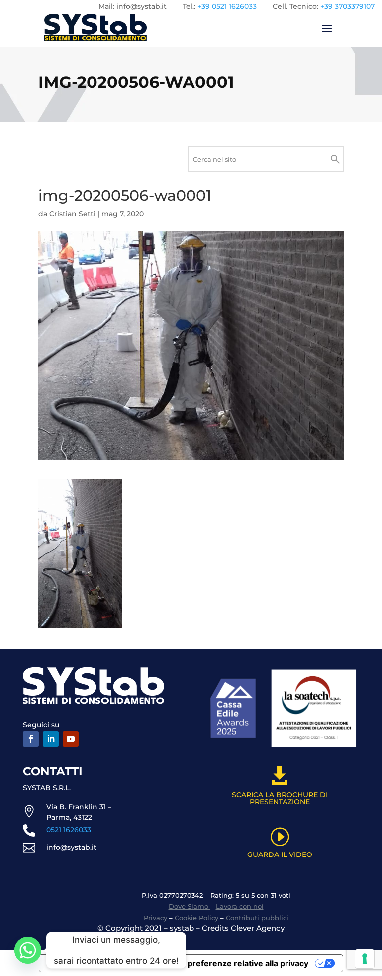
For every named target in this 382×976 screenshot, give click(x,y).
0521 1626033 (68, 829)
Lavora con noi (240, 906)
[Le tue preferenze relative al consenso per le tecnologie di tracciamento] (364, 958)
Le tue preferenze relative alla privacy (234, 963)
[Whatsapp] (27, 950)
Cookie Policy (196, 918)
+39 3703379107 (347, 6)
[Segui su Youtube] (71, 739)
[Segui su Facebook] (31, 739)
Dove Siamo (189, 906)
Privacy (156, 918)
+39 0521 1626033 (227, 6)
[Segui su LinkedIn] (51, 739)
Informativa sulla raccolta (96, 963)
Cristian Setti (72, 213)
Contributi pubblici (257, 918)
